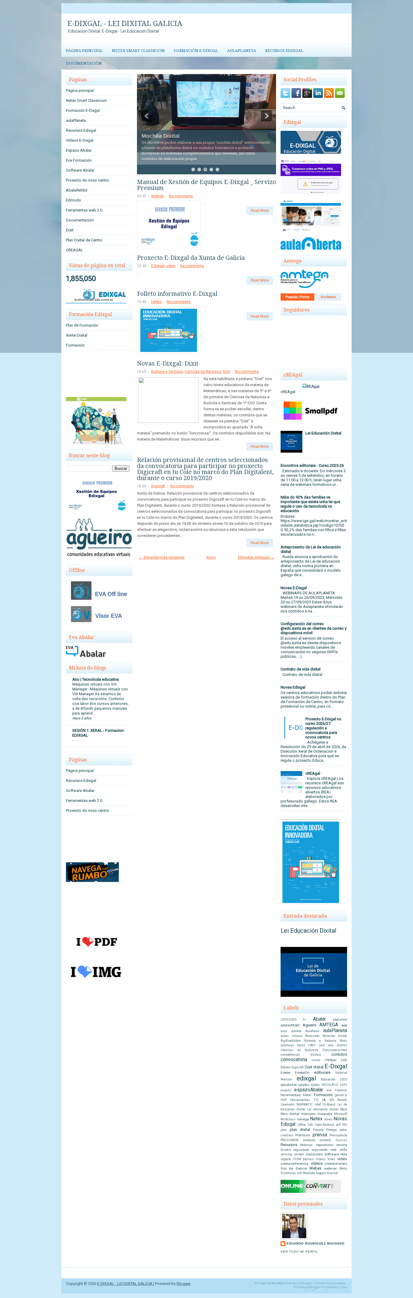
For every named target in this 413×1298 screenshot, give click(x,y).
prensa (320, 1135)
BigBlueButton (291, 1041)
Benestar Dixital (335, 1036)
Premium (302, 1135)
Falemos (341, 1090)
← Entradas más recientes (161, 557)
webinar (330, 1168)
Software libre (335, 1154)
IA (324, 1100)
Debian (286, 1067)
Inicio (211, 557)
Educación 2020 (334, 1079)
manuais (308, 1114)
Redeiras (306, 1145)
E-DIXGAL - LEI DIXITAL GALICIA (124, 23)
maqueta (324, 1114)
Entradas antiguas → (256, 557)
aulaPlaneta (241, 50)
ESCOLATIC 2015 (334, 1085)
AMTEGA (328, 1025)
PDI (344, 1125)
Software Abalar (80, 170)
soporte (286, 1159)
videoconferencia (294, 1163)
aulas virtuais (292, 1036)
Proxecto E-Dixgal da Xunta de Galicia (191, 258)
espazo (286, 1090)
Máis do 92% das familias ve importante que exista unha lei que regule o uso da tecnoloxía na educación (310, 504)
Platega (331, 1130)
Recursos (289, 1144)
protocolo (309, 1140)
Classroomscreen (334, 1050)
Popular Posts (297, 297)
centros (342, 1045)
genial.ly (341, 1095)
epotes (315, 1085)
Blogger (183, 1283)
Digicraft (158, 486)
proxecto (325, 1140)
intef (318, 1104)
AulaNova (312, 1031)
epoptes (303, 1085)
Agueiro (310, 1025)
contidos (339, 1054)
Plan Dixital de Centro (84, 240)
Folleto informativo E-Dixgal (177, 294)
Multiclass (288, 1119)
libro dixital (290, 1114)
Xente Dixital (76, 335)
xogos (321, 1173)
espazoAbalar (308, 1090)
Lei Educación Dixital (323, 433)
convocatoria (294, 1059)
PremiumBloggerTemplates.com (320, 1287)
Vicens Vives (326, 1159)
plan (284, 1130)
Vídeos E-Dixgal (79, 140)
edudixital (289, 1085)
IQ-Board (329, 1104)
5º (305, 1020)
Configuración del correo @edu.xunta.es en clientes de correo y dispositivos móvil (313, 628)
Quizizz (341, 1140)
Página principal (84, 50)
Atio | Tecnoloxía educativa (95, 679)
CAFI (311, 1045)
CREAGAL (74, 250)
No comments (181, 196)
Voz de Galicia (294, 1168)
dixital (318, 1067)
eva (329, 1090)
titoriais (308, 1159)
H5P (284, 1100)
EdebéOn (302, 1072)
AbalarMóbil (76, 190)
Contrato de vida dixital (300, 669)
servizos (287, 1154)
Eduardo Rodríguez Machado (316, 1243)
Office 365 (305, 1125)
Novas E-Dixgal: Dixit (167, 363)
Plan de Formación (82, 325)
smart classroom (308, 1154)
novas (328, 1119)
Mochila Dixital (160, 136)
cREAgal (312, 773)
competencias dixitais (301, 1055)
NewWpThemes (285, 1283)
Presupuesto (338, 1135)
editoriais (322, 1072)
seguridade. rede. (324, 1150)
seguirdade (301, 1150)
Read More (260, 210)
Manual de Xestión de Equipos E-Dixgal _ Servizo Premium (206, 185)
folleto (156, 302)
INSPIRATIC (304, 1104)
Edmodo (73, 200)
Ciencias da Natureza (203, 372)
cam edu (326, 1045)
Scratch (286, 1150)
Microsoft (340, 1114)
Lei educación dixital (322, 1109)
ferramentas (291, 1095)
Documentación (84, 63)
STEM (297, 1159)
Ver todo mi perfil (299, 1251)
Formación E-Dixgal (196, 50)
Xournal (332, 1173)
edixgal (306, 1078)
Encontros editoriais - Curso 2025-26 (312, 465)
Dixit (69, 230)
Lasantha (338, 1283)
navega (303, 1119)
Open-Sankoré (324, 1125)
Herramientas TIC (304, 1100)
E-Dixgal (157, 266)
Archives (328, 297)
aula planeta (291, 1031)
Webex (315, 1168)
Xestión (157, 196)
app (344, 1025)
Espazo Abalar (79, 150)
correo (316, 1060)
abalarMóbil (290, 1025)
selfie (343, 1150)
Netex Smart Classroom (138, 50)
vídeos (317, 1163)
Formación (75, 345)
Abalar (319, 1019)
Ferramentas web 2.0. (84, 210)
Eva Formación (79, 160)
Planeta (318, 1130)
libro (343, 1109)
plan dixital (300, 1129)
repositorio (324, 1145)
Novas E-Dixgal (294, 588)
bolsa (301, 1045)
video (170, 266)
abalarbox (340, 1020)
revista (341, 1145)
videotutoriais (336, 1163)
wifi (299, 1173)
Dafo (344, 1060)
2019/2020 (288, 1020)
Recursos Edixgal (284, 50)
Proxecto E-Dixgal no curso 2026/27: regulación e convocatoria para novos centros (323, 728)
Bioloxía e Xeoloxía (167, 372)
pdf (338, 1125)
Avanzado (312, 1036)
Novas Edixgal (293, 687)
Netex (316, 1119)
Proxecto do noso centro (87, 180)
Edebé (285, 1072)
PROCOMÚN (289, 1140)
